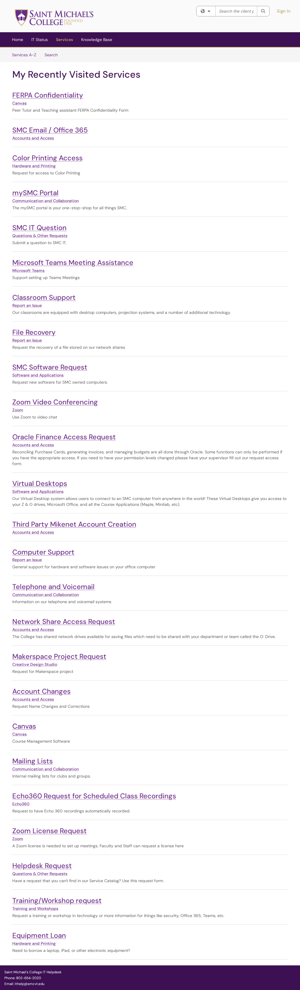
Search (51, 54)
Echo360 (21, 804)
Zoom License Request (49, 830)
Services (64, 39)
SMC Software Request (49, 367)
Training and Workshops (35, 908)
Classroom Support (44, 297)
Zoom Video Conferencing (55, 401)
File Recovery (34, 332)
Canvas (19, 103)
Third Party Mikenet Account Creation (74, 524)
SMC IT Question (39, 227)
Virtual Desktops (39, 483)
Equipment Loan (39, 935)
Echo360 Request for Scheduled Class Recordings (94, 795)
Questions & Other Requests (39, 235)
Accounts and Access (33, 138)
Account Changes (41, 691)
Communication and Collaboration (45, 200)
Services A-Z (24, 54)
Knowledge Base (96, 39)
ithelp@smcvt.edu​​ (30, 984)
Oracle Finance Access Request (64, 436)
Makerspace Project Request (59, 656)
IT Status (39, 39)
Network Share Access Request (63, 621)
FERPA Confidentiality (47, 95)
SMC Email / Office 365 (50, 130)
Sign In (284, 11)
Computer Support (43, 552)
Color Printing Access (47, 157)
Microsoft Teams (28, 270)
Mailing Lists (32, 761)
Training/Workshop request (57, 900)
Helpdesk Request (42, 865)
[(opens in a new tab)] (54, 17)
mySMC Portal (35, 192)
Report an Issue (27, 305)
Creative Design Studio (34, 664)
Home (17, 39)
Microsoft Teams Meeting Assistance (72, 262)
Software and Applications (38, 375)
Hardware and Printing (34, 166)
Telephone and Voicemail (53, 586)
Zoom (17, 410)
